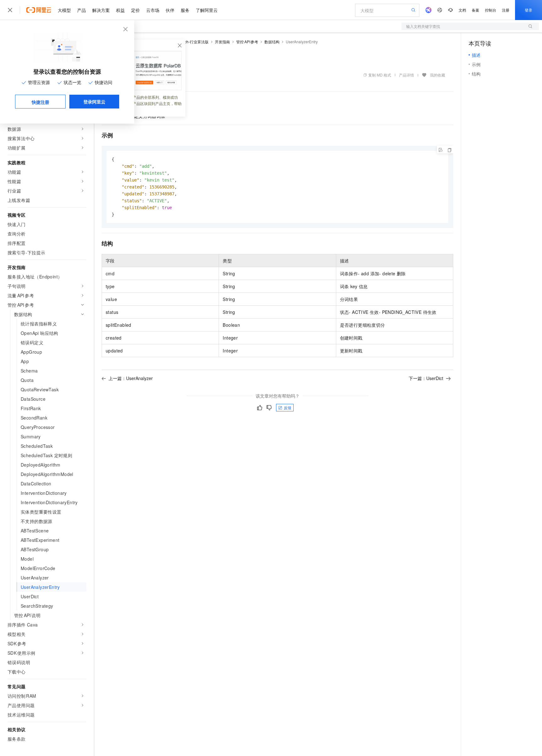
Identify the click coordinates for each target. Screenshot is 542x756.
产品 (81, 10)
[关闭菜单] (10, 10)
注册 (505, 10)
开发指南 (222, 41)
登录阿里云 (94, 101)
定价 (135, 10)
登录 (528, 10)
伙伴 (170, 10)
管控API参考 (247, 41)
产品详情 (406, 74)
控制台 (490, 10)
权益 (120, 10)
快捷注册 (40, 102)
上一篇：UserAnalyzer (131, 378)
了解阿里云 (207, 10)
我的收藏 (437, 74)
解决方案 (101, 10)
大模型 (64, 10)
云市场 (152, 10)
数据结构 (271, 41)
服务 (185, 10)
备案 (475, 10)
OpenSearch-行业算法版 (188, 41)
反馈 (287, 407)
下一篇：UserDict (426, 378)
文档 (462, 10)
